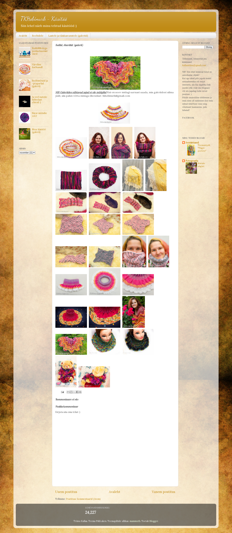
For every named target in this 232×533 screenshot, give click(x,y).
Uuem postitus (66, 492)
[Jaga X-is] (74, 392)
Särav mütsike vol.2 (39, 114)
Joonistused (192, 142)
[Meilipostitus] (62, 391)
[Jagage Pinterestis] (80, 392)
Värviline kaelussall (37, 66)
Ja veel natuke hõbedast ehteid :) (39, 100)
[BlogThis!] (71, 392)
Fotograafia (192, 160)
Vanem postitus (163, 492)
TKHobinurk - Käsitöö (44, 18)
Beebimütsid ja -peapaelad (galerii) (40, 83)
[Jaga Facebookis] (77, 392)
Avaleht (23, 35)
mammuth (135, 521)
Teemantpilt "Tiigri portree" (204, 148)
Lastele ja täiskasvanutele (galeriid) (68, 35)
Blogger (153, 521)
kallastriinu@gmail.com (194, 65)
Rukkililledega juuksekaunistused (40, 51)
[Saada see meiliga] (68, 392)
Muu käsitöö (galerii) (39, 131)
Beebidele (37, 35)
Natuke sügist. (201, 165)
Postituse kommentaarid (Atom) (83, 499)
